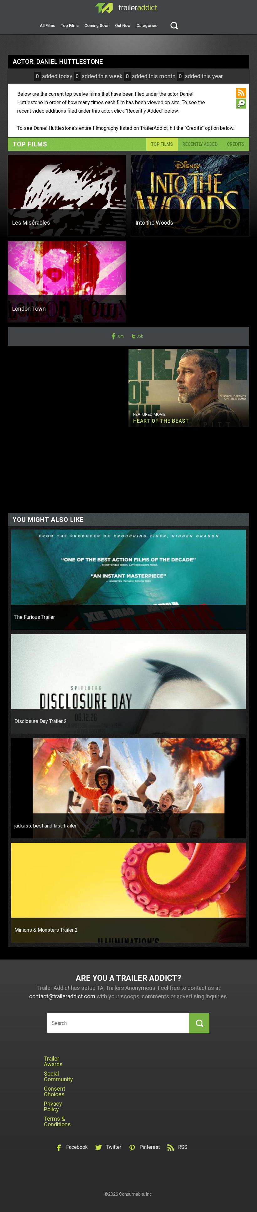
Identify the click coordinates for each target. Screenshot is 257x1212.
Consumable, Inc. (136, 1194)
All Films (47, 25)
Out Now (123, 25)
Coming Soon (96, 25)
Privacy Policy (53, 1106)
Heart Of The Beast (161, 421)
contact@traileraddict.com (62, 996)
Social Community (58, 1076)
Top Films (70, 25)
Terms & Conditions (57, 1121)
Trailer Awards (53, 1061)
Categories (146, 25)
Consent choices (54, 1091)
